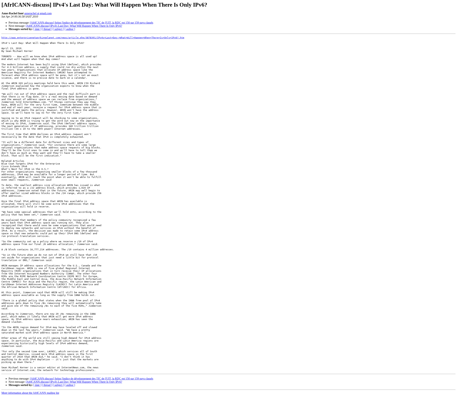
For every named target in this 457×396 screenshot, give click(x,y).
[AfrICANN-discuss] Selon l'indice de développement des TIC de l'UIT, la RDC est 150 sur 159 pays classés (91, 22)
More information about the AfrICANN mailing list (30, 392)
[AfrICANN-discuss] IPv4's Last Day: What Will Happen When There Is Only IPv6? (74, 25)
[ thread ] (47, 29)
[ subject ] (58, 29)
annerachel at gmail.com (38, 13)
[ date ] (37, 29)
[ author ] (70, 29)
